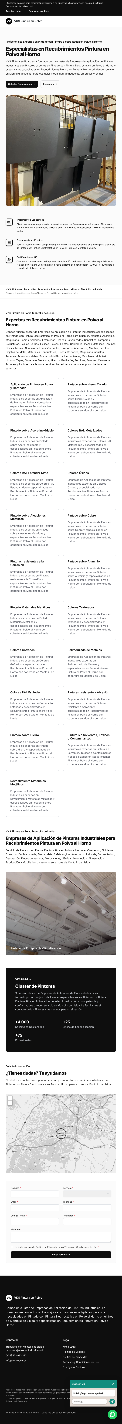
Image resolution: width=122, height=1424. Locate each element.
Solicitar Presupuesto (20, 84)
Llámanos (48, 84)
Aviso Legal (69, 1346)
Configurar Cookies (74, 1367)
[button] (61, 1133)
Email (14, 1201)
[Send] (112, 1401)
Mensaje (16, 1229)
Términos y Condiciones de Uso (80, 1247)
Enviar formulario (61, 1254)
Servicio (68, 1188)
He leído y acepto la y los (56, 1247)
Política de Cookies (74, 1351)
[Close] (113, 1384)
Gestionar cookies (39, 11)
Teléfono (68, 1201)
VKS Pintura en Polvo (27, 21)
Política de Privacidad (47, 1247)
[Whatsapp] (112, 1414)
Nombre (16, 1188)
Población (69, 1215)
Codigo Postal (19, 1215)
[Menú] (114, 21)
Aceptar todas (13, 11)
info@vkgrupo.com (16, 1360)
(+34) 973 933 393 (16, 1355)
